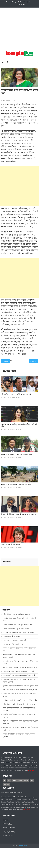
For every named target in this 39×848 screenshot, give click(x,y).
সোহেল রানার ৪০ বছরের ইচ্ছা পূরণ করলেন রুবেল (16, 454)
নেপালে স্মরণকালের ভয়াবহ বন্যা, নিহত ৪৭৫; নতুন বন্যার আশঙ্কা (19, 695)
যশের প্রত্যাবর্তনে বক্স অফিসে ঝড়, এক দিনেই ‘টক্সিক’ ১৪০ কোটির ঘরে (19, 709)
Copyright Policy (9, 831)
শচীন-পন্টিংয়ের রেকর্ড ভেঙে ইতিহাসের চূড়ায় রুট (16, 394)
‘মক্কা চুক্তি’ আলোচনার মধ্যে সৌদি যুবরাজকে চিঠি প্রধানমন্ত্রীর (20, 700)
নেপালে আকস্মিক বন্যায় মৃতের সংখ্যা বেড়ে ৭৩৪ (16, 484)
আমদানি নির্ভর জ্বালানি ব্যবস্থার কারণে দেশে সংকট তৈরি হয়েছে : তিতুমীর (20, 662)
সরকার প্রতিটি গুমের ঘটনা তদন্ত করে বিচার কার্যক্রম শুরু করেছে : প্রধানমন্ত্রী (19, 656)
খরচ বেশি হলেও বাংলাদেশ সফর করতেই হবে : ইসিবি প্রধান (20, 668)
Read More (31, 770)
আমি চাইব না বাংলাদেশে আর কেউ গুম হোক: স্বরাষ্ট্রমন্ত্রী (18, 671)
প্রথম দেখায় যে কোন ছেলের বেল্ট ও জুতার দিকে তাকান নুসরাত (34, 361)
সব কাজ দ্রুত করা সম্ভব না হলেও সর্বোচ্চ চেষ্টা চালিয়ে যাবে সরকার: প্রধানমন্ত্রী (19, 680)
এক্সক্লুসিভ (19, 517)
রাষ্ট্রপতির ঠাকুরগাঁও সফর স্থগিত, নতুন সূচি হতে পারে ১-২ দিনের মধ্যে (19, 715)
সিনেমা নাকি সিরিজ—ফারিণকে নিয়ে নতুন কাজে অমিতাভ (18, 515)
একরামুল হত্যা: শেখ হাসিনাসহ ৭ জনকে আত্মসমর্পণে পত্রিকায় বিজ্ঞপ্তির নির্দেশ (20, 728)
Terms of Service (9, 828)
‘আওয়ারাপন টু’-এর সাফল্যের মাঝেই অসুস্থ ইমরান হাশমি (19, 675)
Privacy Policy (8, 835)
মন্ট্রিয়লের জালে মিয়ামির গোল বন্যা (13, 644)
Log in (5, 820)
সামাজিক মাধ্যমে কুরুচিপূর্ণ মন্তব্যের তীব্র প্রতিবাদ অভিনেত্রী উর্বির (19, 425)
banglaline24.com (23, 845)
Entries (7, 824)
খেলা (19, 397)
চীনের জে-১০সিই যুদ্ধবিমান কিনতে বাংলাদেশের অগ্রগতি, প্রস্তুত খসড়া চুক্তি (20, 722)
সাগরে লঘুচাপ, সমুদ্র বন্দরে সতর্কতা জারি (14, 640)
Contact (30, 2)
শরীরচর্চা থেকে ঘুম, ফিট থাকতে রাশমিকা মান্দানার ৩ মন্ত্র (19, 704)
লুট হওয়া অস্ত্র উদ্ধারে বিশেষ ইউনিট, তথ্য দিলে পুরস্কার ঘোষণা (20, 686)
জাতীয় (9, 780)
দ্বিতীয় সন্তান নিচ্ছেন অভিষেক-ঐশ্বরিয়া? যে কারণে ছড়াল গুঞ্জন (20, 690)
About (24, 2)
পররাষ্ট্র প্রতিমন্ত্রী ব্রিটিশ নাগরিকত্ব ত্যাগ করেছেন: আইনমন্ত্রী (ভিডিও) (19, 735)
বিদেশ (14, 780)
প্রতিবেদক (19, 429)
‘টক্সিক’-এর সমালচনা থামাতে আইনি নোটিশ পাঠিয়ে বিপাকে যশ (19, 649)
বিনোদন (19, 457)
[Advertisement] (19, 28)
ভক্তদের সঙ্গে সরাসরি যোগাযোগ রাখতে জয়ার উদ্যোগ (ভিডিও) (6, 361)
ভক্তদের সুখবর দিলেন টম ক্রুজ (10, 545)
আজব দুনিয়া (6, 784)
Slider (19, 487)
